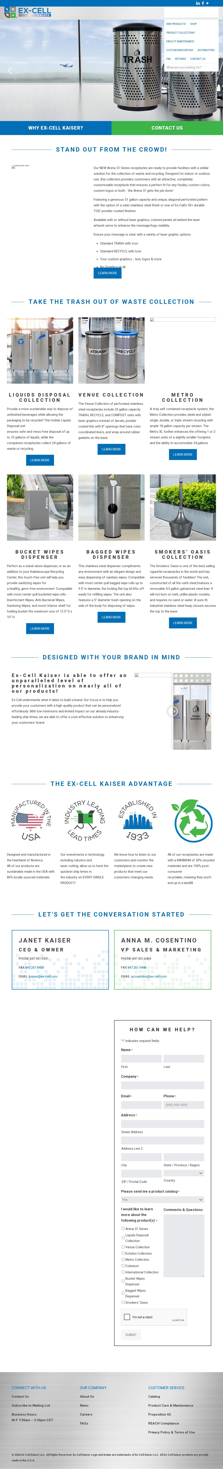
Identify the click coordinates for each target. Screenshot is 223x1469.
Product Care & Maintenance (170, 1405)
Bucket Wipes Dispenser (135, 1281)
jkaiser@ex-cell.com (43, 976)
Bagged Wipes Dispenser (135, 1293)
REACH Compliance (163, 1423)
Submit (131, 1335)
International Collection (142, 1272)
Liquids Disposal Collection (137, 1238)
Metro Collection (137, 1260)
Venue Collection (137, 1247)
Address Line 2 (132, 1149)
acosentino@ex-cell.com (149, 976)
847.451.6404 (141, 959)
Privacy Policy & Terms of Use (171, 1432)
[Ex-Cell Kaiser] (27, 17)
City (124, 1165)
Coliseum (132, 1266)
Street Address (132, 1132)
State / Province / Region (182, 1165)
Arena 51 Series (136, 1229)
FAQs (84, 1423)
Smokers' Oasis (136, 1303)
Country (169, 1180)
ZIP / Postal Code (134, 1182)
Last (167, 1067)
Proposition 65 (159, 1414)
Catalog (154, 1397)
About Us (87, 1397)
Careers (86, 1414)
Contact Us (20, 1397)
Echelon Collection (138, 1253)
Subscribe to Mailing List (31, 1405)
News (84, 1405)
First (124, 1067)
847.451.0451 (39, 959)
